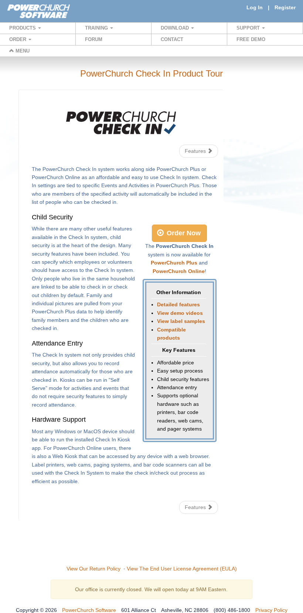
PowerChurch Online (179, 271)
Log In (254, 7)
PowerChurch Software (89, 610)
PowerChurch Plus (174, 263)
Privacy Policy (271, 610)
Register (285, 7)
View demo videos (180, 313)
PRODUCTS (23, 28)
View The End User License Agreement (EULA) (182, 569)
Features (196, 151)
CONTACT (172, 39)
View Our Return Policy (93, 569)
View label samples (181, 321)
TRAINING (97, 28)
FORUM (93, 39)
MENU (22, 51)
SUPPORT (248, 28)
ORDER (18, 39)
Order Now (183, 233)
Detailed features (178, 304)
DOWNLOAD (175, 28)
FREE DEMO (250, 39)
